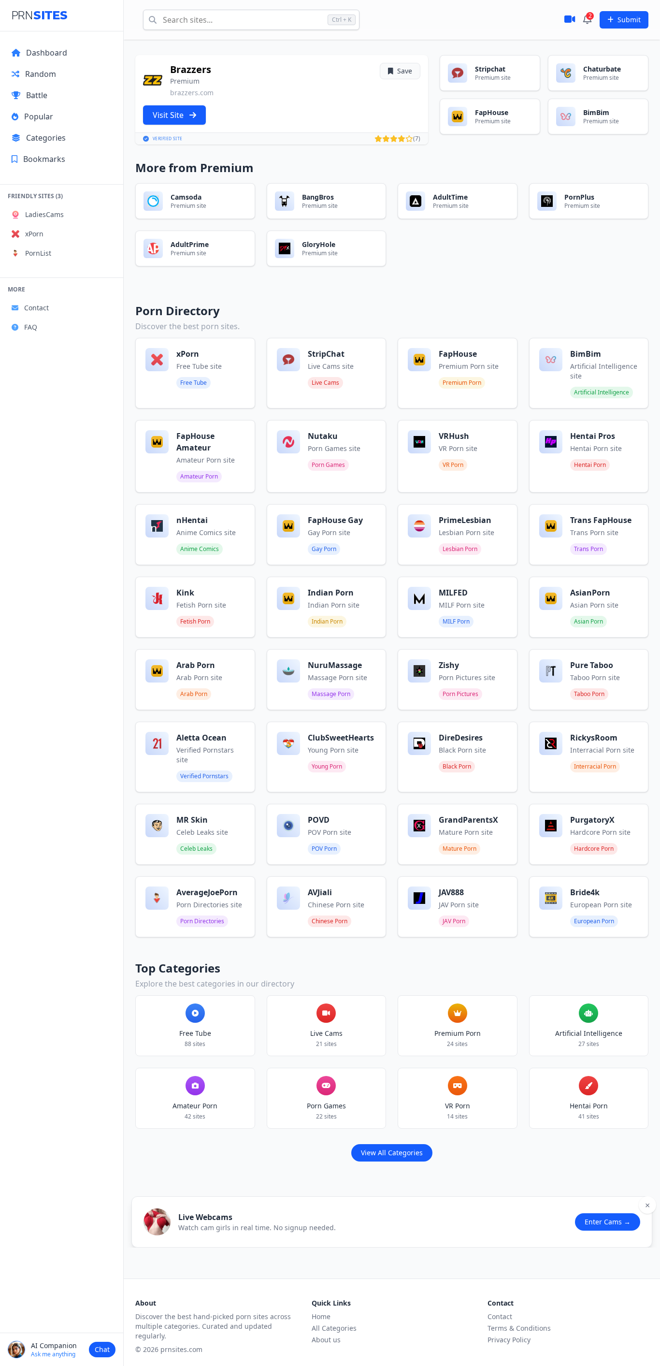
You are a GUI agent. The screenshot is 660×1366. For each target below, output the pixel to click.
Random (40, 74)
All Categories (334, 1328)
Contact (36, 307)
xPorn (34, 233)
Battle (36, 95)
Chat (102, 1349)
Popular (38, 116)
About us (326, 1339)
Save (404, 70)
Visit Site (169, 115)
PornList (38, 253)
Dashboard (46, 52)
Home (321, 1316)
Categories (46, 137)
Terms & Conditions (519, 1328)
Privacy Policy (509, 1339)
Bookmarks (44, 159)
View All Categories (392, 1152)
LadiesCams (44, 214)
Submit (629, 19)
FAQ (30, 327)
